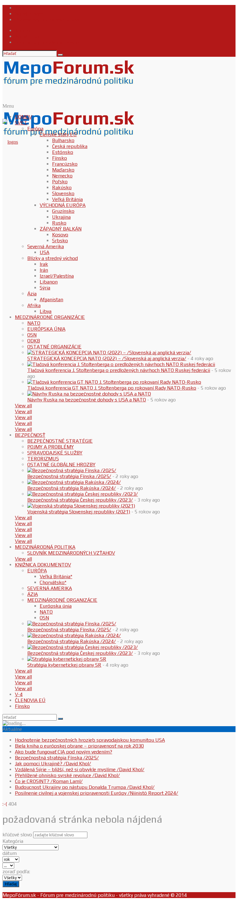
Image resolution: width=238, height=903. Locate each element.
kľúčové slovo (17, 835)
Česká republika (69, 146)
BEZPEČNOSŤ (30, 435)
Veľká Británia (67, 199)
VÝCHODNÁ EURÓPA (63, 205)
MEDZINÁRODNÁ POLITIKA (45, 547)
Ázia (32, 294)
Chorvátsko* (53, 582)
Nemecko (62, 176)
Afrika (34, 305)
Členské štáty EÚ (58, 134)
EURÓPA (37, 571)
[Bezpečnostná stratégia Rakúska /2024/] (74, 482)
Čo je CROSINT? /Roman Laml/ (49, 781)
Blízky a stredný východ (52, 258)
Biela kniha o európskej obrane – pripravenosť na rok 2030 (79, 746)
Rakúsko (62, 187)
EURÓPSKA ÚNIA (46, 329)
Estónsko (62, 152)
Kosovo (60, 235)
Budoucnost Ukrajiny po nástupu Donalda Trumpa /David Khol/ (85, 787)
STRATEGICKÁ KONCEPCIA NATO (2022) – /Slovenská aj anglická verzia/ (106, 358)
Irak (44, 264)
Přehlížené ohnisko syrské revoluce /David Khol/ (67, 775)
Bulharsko (63, 140)
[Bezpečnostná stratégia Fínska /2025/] (71, 470)
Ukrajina (61, 217)
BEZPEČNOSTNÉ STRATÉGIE (60, 441)
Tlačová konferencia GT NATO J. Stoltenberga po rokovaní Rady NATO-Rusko (111, 388)
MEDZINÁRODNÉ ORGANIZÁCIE (50, 317)
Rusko (59, 223)
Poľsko (60, 182)
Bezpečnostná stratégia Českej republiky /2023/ (80, 500)
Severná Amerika (45, 246)
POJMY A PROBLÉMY (50, 447)
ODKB (33, 341)
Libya (45, 311)
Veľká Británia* (56, 576)
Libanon (49, 282)
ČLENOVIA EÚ (30, 700)
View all (23, 406)
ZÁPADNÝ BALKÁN (61, 229)
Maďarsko (63, 170)
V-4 (19, 694)
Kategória (12, 841)
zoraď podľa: (16, 871)
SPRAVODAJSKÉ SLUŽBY (54, 453)
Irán (44, 270)
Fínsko (59, 158)
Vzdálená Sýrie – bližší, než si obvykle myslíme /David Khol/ (79, 769)
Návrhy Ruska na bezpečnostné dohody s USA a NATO (86, 400)
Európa (35, 129)
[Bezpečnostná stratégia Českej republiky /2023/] (82, 494)
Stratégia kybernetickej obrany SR (64, 665)
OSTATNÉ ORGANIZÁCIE (54, 347)
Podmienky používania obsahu (48, 20)
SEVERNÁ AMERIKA (49, 588)
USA (44, 252)
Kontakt (24, 8)
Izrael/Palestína (57, 276)
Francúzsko (64, 164)
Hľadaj (11, 884)
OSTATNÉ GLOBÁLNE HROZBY (61, 464)
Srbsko (60, 241)
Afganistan (51, 299)
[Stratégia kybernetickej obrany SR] (66, 659)
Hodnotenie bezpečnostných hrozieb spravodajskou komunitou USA (90, 740)
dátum (9, 853)
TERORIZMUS (43, 459)
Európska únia (56, 606)
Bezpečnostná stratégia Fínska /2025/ (69, 476)
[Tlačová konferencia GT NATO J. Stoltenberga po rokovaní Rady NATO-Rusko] (114, 382)
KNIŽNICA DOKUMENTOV (43, 565)
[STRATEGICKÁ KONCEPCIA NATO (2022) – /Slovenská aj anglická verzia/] (109, 352)
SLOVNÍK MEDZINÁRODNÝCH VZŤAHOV (71, 553)
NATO (33, 323)
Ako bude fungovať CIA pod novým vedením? (63, 752)
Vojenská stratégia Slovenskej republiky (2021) (78, 512)
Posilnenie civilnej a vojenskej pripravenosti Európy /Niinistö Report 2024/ (96, 793)
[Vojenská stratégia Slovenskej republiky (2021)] (81, 506)
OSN (32, 335)
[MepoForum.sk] (10, 142)
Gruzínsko (63, 211)
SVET (21, 123)
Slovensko (63, 193)
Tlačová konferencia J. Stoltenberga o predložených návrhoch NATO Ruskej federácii (118, 370)
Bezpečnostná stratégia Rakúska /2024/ (71, 488)
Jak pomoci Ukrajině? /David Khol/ (53, 764)
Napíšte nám (29, 14)
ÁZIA (32, 594)
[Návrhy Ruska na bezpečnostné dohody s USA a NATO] (89, 394)
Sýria (45, 288)
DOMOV (23, 117)
